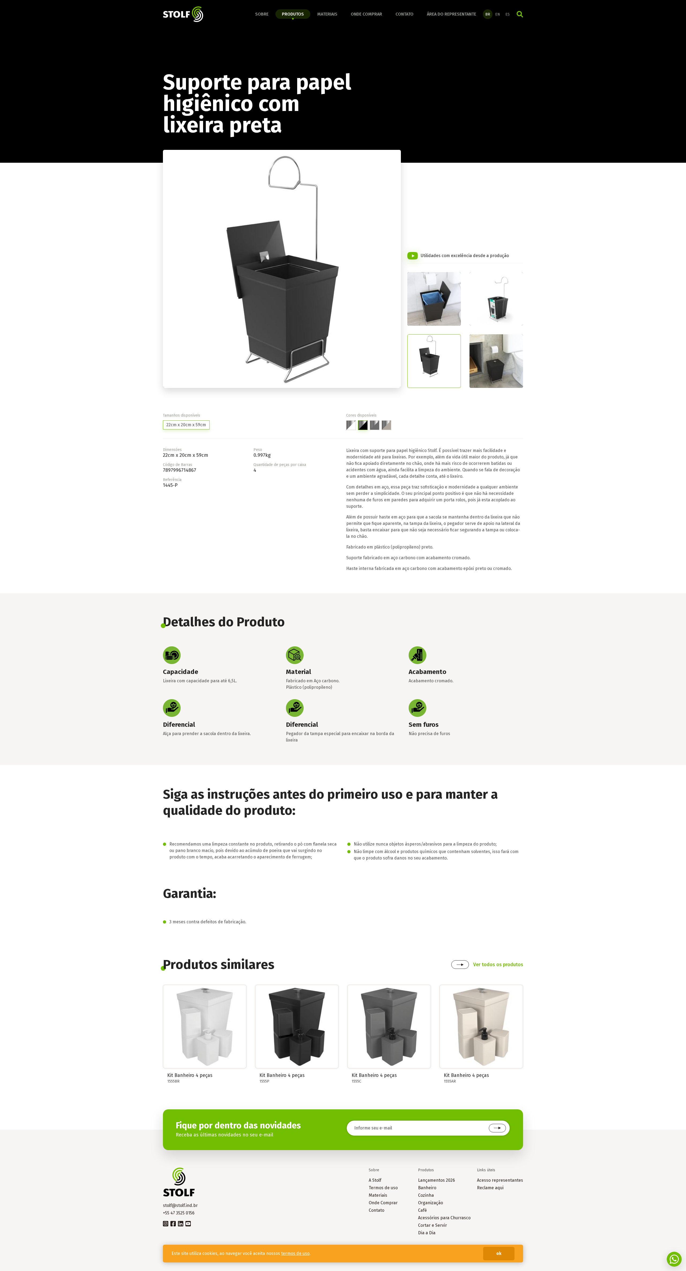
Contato (404, 14)
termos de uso (295, 1253)
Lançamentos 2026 (436, 1180)
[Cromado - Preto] (363, 425)
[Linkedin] (180, 1223)
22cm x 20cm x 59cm (186, 424)
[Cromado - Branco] (351, 425)
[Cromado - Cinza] (374, 425)
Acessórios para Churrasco (444, 1217)
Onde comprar (366, 14)
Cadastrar (497, 1128)
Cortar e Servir (432, 1225)
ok (498, 1253)
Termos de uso (383, 1187)
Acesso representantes (500, 1180)
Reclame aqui (490, 1187)
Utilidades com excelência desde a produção (465, 255)
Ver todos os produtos (498, 965)
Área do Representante (451, 14)
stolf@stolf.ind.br (180, 1205)
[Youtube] (188, 1223)
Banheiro (427, 1187)
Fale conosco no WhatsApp (674, 1259)
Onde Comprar (383, 1202)
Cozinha (426, 1195)
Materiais (327, 14)
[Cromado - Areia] (386, 425)
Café (422, 1210)
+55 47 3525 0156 (179, 1213)
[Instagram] (165, 1223)
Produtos (293, 14)
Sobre (262, 14)
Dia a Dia (426, 1232)
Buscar (520, 14)
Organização (430, 1202)
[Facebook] (173, 1223)
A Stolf (375, 1180)
